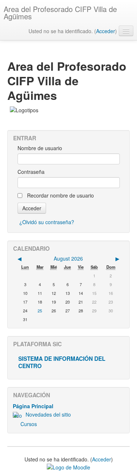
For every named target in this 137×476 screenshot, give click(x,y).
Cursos (28, 424)
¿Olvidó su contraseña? (46, 222)
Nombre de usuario (40, 148)
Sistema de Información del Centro (61, 362)
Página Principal (33, 406)
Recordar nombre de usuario (60, 195)
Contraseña (31, 171)
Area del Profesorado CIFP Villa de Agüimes (60, 13)
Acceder (105, 31)
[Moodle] (68, 466)
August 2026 (68, 258)
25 (40, 310)
